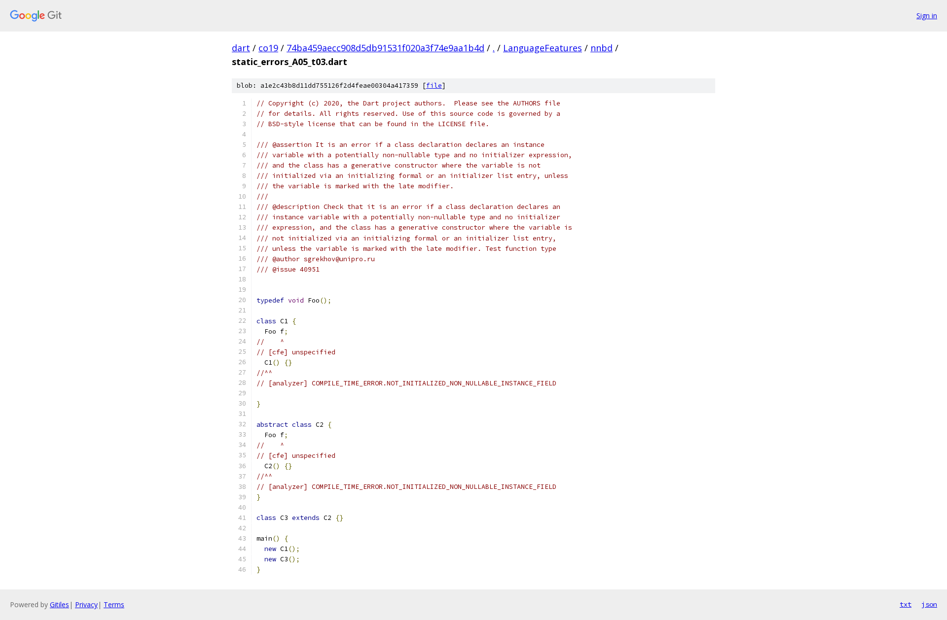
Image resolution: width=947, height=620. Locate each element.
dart (241, 48)
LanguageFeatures (542, 48)
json (929, 604)
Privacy (86, 604)
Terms (114, 604)
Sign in (926, 15)
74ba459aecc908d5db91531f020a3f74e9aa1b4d (385, 48)
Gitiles (59, 604)
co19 (268, 48)
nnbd (601, 48)
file (434, 85)
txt (905, 604)
